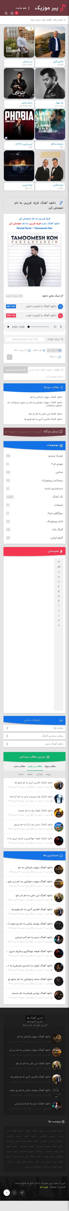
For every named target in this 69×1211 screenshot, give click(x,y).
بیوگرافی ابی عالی (32, 1166)
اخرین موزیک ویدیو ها (35, 1025)
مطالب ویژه (50, 766)
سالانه (21, 774)
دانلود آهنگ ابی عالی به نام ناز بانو (45, 413)
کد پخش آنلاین (13, 296)
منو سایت (21, 8)
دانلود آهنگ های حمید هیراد (27, 1156)
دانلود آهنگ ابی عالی (53, 1166)
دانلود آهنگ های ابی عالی (20, 1161)
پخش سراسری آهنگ (52, 736)
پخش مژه (58, 728)
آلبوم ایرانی (57, 538)
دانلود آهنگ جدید (54, 744)
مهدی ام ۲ (57, 464)
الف (59, 566)
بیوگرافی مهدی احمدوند (31, 1151)
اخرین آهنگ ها (35, 1018)
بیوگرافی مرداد (55, 513)
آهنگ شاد (57, 529)
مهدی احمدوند (27, 1146)
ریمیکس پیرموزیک (52, 480)
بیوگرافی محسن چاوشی (51, 1141)
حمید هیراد (12, 1151)
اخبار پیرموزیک (55, 521)
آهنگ (27, 1130)
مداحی (59, 472)
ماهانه (30, 774)
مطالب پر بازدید (35, 766)
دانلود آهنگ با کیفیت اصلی (32, 306)
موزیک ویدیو (55, 456)
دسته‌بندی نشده (54, 488)
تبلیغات (58, 505)
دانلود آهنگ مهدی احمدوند (49, 1146)
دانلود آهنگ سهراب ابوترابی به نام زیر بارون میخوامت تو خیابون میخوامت (35, 404)
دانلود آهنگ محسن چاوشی (22, 1136)
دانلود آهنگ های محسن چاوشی (22, 1141)
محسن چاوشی (47, 1136)
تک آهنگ (37, 350)
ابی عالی (39, 1161)
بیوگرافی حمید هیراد (53, 1156)
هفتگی (39, 774)
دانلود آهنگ (38, 1130)
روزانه (48, 774)
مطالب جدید (19, 766)
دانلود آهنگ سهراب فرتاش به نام (46, 397)
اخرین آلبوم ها (35, 1021)
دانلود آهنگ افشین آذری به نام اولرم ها (43, 419)
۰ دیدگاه (53, 356)
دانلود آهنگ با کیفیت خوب (32, 315)
